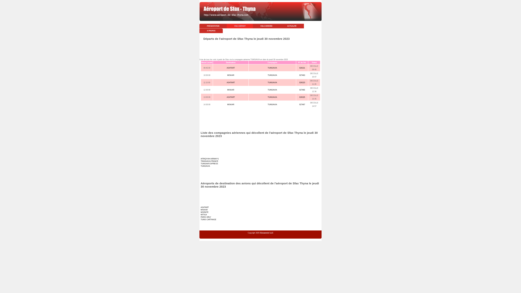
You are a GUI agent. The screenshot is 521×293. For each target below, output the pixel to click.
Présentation (213, 26)
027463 (302, 75)
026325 (302, 97)
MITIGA (204, 215)
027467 (302, 104)
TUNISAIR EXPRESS (209, 164)
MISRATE (205, 212)
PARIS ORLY (206, 217)
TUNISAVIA (272, 68)
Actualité (291, 26)
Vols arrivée (266, 26)
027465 (302, 90)
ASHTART (231, 68)
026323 (302, 83)
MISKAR (230, 75)
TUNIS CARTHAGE (208, 220)
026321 (302, 68)
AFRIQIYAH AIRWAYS (210, 159)
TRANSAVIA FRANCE (209, 161)
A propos (211, 31)
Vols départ (240, 26)
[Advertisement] (260, 48)
